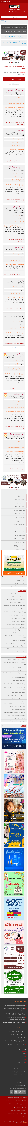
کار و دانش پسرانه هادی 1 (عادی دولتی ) (15, 297)
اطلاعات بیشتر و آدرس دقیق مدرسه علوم (12, 161)
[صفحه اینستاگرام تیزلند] (16, 1093)
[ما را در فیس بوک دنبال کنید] (12, 1093)
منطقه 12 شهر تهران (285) (19, 539)
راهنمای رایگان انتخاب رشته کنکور (15, 37)
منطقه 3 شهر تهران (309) (20, 507)
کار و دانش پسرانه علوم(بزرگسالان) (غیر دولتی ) (14, 226)
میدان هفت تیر (16, 444)
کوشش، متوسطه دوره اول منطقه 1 (18, 709)
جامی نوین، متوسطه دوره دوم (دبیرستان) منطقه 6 (15, 695)
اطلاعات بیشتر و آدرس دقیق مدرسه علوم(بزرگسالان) (16, 240)
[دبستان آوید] (14, 908)
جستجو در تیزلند (16, 17)
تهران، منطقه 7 (16, 401)
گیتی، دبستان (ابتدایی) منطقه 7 (18, 621)
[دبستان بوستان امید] (14, 55)
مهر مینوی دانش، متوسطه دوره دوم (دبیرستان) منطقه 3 (13, 643)
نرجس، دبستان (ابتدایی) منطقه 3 (18, 630)
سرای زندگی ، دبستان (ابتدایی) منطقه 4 (17, 627)
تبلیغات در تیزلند (21, 1063)
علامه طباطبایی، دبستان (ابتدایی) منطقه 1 (16, 698)
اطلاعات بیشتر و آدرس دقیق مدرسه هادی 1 (13, 309)
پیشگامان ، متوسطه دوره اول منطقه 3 (17, 652)
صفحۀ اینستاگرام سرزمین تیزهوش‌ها (15, 42)
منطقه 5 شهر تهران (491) (20, 514)
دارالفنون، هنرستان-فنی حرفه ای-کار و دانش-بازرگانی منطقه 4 (15, 636)
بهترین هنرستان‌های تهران (19, 583)
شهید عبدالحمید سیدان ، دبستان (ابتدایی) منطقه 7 (14, 704)
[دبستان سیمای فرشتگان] (14, 786)
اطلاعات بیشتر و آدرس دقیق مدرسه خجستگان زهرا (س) (14, 469)
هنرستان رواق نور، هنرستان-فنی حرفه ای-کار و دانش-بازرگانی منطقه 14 (15, 612)
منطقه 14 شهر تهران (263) (19, 546)
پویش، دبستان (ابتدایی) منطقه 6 (18, 633)
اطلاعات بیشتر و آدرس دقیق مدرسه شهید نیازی (14, 274)
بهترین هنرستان (13, 1101)
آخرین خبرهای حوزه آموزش (19, 1001)
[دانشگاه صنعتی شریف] (14, 738)
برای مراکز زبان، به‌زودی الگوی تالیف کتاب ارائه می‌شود (14, 1022)
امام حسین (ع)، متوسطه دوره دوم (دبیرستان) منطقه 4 (14, 712)
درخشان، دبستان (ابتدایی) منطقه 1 (18, 718)
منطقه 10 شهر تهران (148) (20, 532)
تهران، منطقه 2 (17, 361)
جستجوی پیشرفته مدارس (18, 79)
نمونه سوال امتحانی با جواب (19, 27)
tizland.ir (25, 1123)
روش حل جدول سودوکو (20, 1037)
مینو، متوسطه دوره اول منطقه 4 (18, 640)
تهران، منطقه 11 (16, 97)
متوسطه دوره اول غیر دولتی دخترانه (16, 407)
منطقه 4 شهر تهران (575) (19, 510)
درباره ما (23, 1054)
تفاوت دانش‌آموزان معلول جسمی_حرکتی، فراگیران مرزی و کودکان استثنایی (14, 1041)
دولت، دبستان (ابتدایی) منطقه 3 (18, 680)
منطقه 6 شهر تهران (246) (20, 517)
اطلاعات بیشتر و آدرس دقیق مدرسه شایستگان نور (14, 427)
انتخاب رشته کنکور (11, 1114)
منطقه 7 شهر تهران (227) (20, 521)
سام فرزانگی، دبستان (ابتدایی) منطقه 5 (17, 646)
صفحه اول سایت (23, 1097)
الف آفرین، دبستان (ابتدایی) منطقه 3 (17, 707)
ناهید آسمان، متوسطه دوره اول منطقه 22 (16, 670)
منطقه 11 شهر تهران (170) (20, 535)
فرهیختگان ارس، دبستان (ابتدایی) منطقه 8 (16, 624)
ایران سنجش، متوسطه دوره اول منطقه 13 (16, 721)
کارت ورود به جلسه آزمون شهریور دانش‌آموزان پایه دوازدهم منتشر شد (14, 1009)
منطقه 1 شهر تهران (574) (20, 500)
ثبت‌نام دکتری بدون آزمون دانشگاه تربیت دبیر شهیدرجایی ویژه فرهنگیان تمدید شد (15, 1018)
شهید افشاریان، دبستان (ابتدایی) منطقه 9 (16, 660)
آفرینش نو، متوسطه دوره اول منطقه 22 (17, 701)
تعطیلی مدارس (16, 1104)
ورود (8, 1)
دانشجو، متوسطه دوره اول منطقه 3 (18, 677)
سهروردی (17, 404)
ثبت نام (3, 1)
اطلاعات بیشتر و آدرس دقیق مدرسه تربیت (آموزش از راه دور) (15, 123)
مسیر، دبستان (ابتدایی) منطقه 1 (18, 597)
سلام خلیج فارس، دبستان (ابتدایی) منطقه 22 (16, 715)
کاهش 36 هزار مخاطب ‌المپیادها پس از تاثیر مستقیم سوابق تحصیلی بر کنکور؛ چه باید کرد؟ (14, 1013)
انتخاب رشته (13, 1110)
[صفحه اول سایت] (14, 6)
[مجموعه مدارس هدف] (14, 810)
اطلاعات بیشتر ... (7, 27)
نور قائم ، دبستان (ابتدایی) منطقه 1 (18, 692)
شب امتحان (24, 1107)
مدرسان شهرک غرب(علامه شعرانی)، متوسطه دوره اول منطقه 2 (14, 663)
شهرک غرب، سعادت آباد (14, 364)
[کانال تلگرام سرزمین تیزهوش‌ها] (24, 1093)
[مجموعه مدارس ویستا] (14, 982)
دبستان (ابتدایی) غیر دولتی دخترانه (16, 447)
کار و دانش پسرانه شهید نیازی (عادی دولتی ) (14, 264)
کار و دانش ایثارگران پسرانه (17, 180)
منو (2, 22)
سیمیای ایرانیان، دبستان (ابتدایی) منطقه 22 (16, 599)
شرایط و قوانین (21, 1060)
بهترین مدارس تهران (21, 580)
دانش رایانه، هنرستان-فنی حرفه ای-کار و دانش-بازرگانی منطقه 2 (14, 688)
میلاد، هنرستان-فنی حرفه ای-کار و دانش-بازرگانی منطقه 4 (14, 673)
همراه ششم (16, 1097)
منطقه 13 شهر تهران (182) (19, 542)
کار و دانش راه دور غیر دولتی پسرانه (16, 103)
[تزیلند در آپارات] (20, 1093)
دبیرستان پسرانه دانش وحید (14, 573)
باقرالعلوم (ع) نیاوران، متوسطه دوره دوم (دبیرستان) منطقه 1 (15, 684)
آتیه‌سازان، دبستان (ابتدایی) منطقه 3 (17, 618)
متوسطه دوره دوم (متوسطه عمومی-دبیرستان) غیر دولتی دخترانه (16, 368)
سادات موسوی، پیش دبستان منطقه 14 (17, 667)
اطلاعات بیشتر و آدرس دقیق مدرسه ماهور (12, 388)
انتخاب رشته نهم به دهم (21, 1114)
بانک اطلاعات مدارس (14, 72)
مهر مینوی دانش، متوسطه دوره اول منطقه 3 (16, 649)
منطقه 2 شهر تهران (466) (20, 503)
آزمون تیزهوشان (17, 1107)
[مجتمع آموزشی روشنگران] (14, 835)
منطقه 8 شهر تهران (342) (19, 524)
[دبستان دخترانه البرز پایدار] (14, 761)
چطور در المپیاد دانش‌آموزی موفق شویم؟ (16, 1045)
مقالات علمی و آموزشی (20, 1027)
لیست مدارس (6, 1101)
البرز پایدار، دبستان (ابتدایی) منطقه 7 (17, 608)
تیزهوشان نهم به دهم (21, 1110)
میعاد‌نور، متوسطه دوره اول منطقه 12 (17, 602)
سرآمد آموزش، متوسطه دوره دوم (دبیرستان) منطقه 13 (14, 605)
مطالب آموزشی (23, 1104)
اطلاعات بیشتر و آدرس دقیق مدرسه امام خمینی (14, 343)
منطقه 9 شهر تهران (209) (20, 528)
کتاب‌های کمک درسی (22, 1117)
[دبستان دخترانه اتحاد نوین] (14, 933)
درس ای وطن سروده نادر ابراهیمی (18, 1034)
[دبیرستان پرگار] (14, 859)
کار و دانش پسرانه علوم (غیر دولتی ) (16, 149)
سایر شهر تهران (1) (21, 496)
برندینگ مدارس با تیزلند (20, 31)
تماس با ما (23, 1057)
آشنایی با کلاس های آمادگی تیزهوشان (17, 1031)
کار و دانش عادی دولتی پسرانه (17, 260)
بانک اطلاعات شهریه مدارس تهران (18, 586)
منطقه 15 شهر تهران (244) (19, 549)
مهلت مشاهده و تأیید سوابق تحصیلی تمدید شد (15, 1005)
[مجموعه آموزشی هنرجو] (14, 957)
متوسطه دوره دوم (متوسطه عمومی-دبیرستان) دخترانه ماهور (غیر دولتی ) (14, 374)
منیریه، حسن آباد (15, 142)
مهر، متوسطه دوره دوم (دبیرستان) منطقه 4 (16, 594)
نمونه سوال (10, 1097)
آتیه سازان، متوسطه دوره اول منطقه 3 (17, 616)
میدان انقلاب (16, 100)
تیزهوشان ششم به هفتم (8, 1107)
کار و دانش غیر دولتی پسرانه (17, 145)
